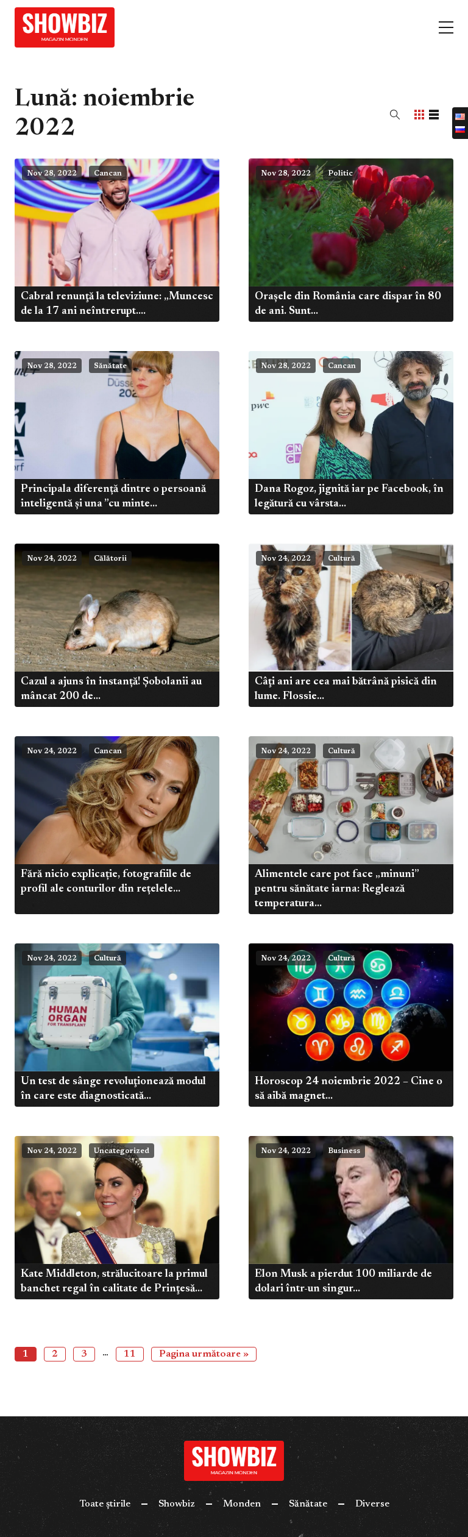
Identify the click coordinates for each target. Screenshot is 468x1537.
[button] (395, 114)
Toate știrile (104, 1504)
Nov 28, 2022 (52, 173)
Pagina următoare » (204, 1354)
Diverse (372, 1504)
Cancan (108, 173)
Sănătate (110, 366)
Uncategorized (121, 1151)
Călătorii (110, 559)
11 (130, 1354)
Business (344, 1151)
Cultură (341, 559)
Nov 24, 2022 (52, 559)
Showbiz (176, 1504)
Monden (242, 1504)
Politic (340, 173)
